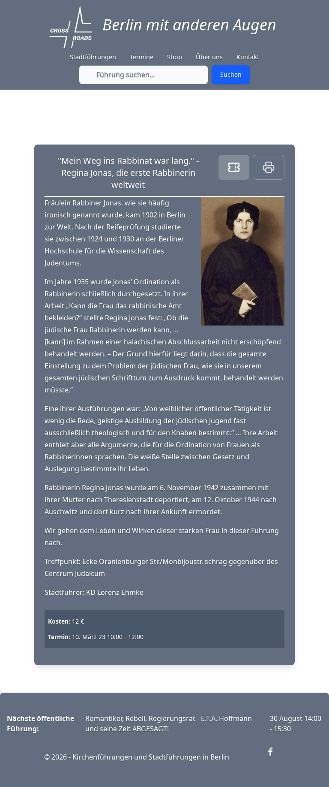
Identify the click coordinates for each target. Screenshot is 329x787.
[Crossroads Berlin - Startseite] (70, 26)
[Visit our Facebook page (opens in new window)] (275, 757)
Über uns (209, 57)
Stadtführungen (93, 57)
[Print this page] (268, 167)
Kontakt (247, 57)
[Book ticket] (233, 167)
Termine (141, 57)
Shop (174, 57)
